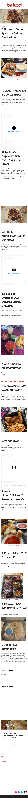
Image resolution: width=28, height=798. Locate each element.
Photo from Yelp (14, 79)
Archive (3, 26)
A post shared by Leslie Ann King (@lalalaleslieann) (14, 146)
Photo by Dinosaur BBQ (12, 599)
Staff (2, 756)
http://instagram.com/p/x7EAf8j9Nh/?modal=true (12, 381)
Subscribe (3, 761)
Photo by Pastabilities (14, 545)
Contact (3, 759)
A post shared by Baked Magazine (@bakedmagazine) (14, 287)
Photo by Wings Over (14, 432)
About (2, 751)
